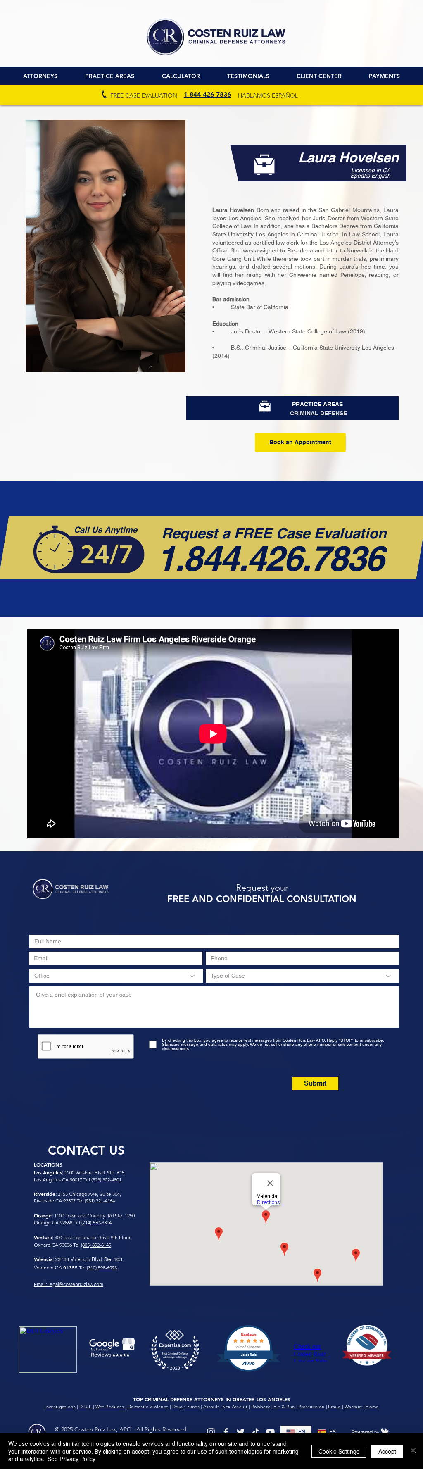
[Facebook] (226, 1432)
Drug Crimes (186, 1406)
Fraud (334, 1406)
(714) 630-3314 (96, 1222)
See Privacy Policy (71, 1459)
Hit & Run (284, 1406)
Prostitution (311, 1406)
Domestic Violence (148, 1406)
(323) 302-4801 (106, 1179)
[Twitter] (240, 1432)
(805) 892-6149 (96, 1245)
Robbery (260, 1406)
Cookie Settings (338, 1451)
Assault (211, 1406)
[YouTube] (270, 1432)
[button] (319, 76)
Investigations (60, 1406)
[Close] (413, 1451)
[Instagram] (211, 1432)
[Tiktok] (255, 1432)
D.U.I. (85, 1406)
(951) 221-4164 (100, 1201)
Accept (387, 1451)
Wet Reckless (110, 1406)
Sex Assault (235, 1406)
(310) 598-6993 (102, 1267)
